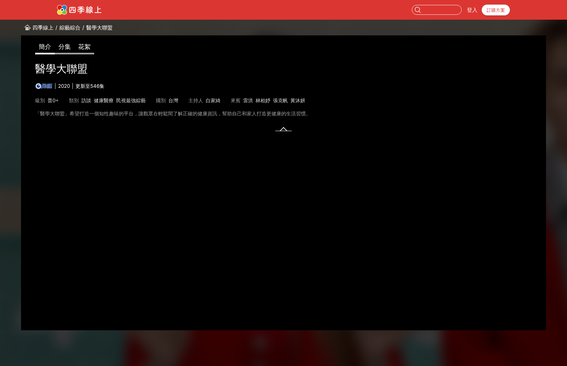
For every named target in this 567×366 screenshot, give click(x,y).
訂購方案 (496, 10)
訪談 (86, 100)
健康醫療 (104, 100)
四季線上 (42, 27)
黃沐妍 (297, 100)
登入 (472, 10)
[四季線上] (79, 10)
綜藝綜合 (69, 27)
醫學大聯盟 (99, 27)
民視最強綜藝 (131, 100)
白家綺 (213, 100)
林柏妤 (263, 100)
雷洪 (248, 100)
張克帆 (280, 100)
